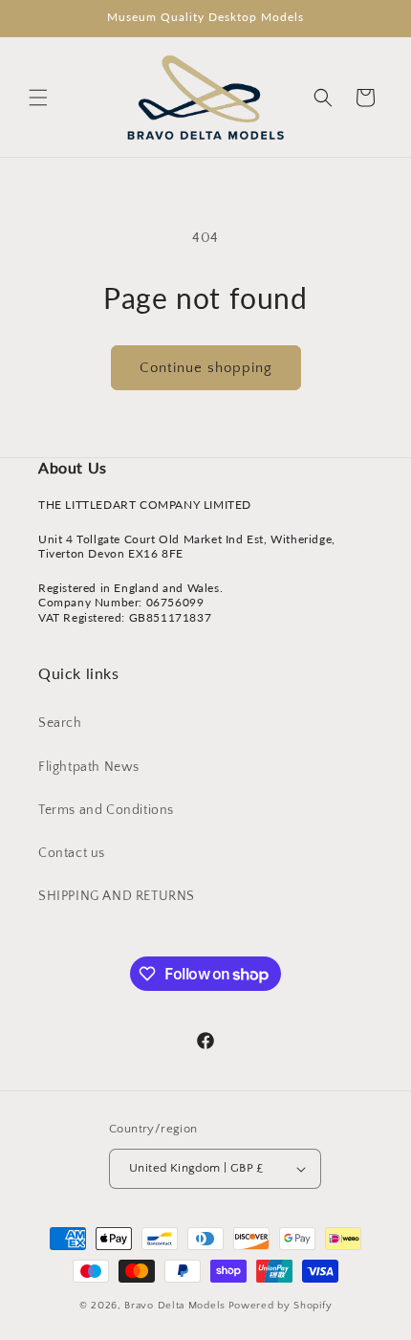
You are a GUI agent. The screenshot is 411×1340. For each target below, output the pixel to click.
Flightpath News (89, 767)
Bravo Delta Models (175, 1305)
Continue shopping (206, 368)
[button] (38, 98)
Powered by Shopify (280, 1305)
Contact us (71, 853)
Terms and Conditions (106, 810)
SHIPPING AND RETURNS (116, 896)
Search (60, 723)
